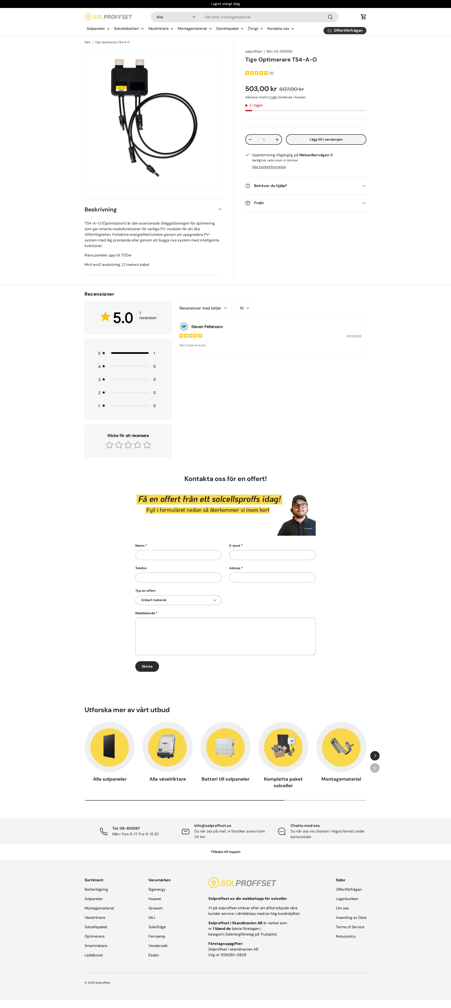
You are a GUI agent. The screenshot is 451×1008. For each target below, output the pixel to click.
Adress (234, 568)
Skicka (147, 666)
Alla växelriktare (167, 779)
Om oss (342, 908)
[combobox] (245, 17)
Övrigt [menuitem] (253, 28)
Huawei (154, 898)
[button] (363, 17)
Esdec (153, 955)
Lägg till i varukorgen (326, 139)
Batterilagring (96, 889)
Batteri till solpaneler (225, 779)
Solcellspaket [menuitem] (227, 28)
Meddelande (145, 613)
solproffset (253, 51)
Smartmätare (96, 945)
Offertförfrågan (349, 889)
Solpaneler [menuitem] (96, 28)
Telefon (141, 568)
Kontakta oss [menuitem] (278, 28)
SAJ (151, 917)
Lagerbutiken (347, 898)
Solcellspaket (96, 926)
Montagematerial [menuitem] (192, 28)
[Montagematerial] (341, 747)
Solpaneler (94, 898)
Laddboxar (94, 955)
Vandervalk (158, 945)
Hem (88, 42)
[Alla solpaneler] (110, 747)
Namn (140, 545)
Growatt (155, 908)
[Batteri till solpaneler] (225, 747)
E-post (234, 545)
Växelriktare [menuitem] (158, 28)
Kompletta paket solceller (283, 782)
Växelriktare (95, 917)
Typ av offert (145, 590)
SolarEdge (157, 926)
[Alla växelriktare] (167, 747)
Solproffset (102, 983)
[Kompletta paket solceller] (283, 747)
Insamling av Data (351, 917)
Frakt (273, 97)
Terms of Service (350, 926)
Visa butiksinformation (269, 167)
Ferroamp (156, 936)
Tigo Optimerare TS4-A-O (112, 42)
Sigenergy (157, 889)
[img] (256, 73)
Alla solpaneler (110, 779)
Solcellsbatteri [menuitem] (126, 28)
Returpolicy (346, 936)
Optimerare (95, 936)
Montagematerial (341, 779)
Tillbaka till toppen (226, 852)
